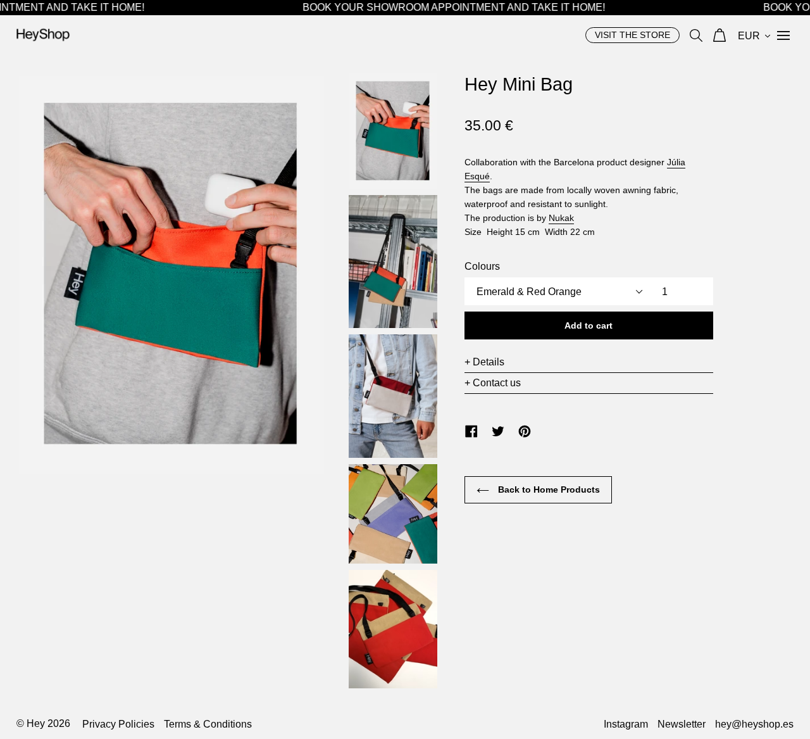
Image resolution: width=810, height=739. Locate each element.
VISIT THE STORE (632, 35)
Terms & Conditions (208, 724)
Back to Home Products (547, 489)
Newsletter (681, 724)
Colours (482, 266)
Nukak (561, 218)
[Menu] (783, 35)
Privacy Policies (118, 724)
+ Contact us (492, 382)
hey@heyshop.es (754, 724)
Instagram (626, 724)
